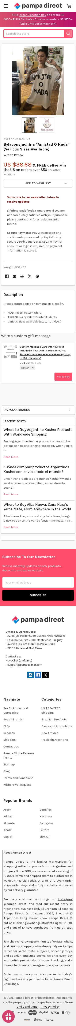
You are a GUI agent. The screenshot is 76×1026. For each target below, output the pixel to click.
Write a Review (13, 155)
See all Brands (13, 719)
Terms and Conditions (18, 778)
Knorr (7, 830)
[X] (29, 276)
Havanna (45, 816)
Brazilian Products (54, 719)
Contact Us (11, 746)
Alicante (9, 823)
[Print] (22, 276)
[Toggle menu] (6, 6)
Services (9, 733)
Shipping (9, 740)
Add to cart (63, 376)
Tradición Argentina (54, 740)
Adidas (7, 816)
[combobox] (38, 33)
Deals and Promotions (56, 726)
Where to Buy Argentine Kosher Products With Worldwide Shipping (38, 432)
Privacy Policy (50, 1006)
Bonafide (45, 810)
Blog (6, 771)
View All (44, 837)
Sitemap (9, 764)
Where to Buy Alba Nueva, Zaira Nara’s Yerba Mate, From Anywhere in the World (37, 507)
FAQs (6, 726)
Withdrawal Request (17, 785)
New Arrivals (49, 733)
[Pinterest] (37, 276)
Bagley (7, 837)
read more (11, 457)
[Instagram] (30, 675)
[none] (38, 80)
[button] (38, 183)
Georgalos (46, 823)
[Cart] (70, 5)
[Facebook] (7, 276)
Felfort (44, 830)
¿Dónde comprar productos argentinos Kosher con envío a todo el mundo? (36, 469)
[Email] (14, 276)
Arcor (7, 810)
